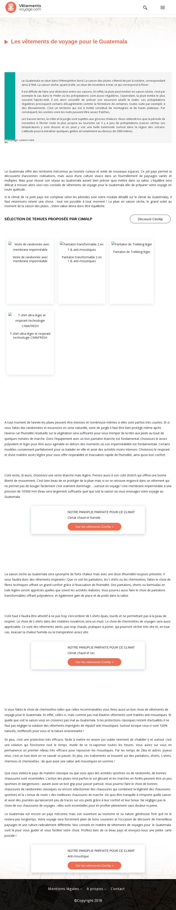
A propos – (96, 888)
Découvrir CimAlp (150, 219)
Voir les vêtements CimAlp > (95, 526)
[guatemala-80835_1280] (19, 143)
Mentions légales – (65, 888)
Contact (118, 888)
